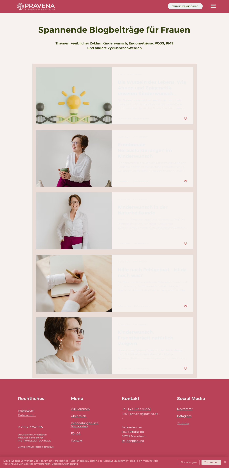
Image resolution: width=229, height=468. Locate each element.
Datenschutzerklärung (65, 463)
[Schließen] (225, 462)
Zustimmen (211, 462)
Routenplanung (133, 440)
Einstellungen (189, 462)
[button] (213, 6)
